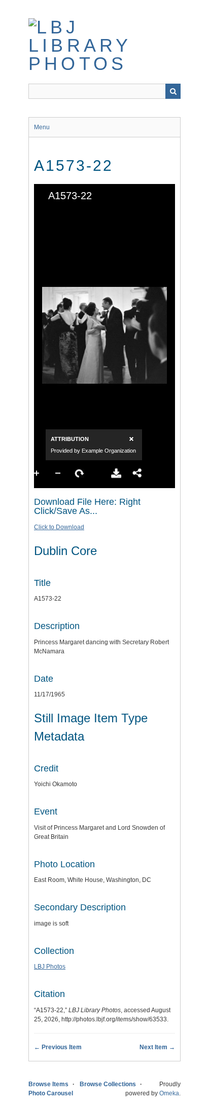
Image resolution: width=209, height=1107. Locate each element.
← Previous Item (58, 1047)
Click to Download (59, 527)
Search (173, 91)
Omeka (169, 1093)
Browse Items (48, 1084)
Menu (42, 127)
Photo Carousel (50, 1093)
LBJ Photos (49, 966)
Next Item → (157, 1047)
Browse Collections (108, 1084)
